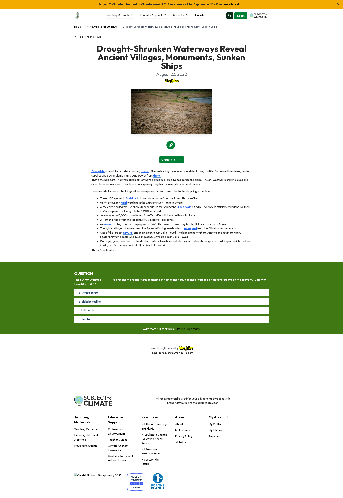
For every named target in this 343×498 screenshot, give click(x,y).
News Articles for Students (102, 26)
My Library (215, 430)
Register (214, 436)
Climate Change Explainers (118, 448)
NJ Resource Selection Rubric (151, 451)
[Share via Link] (170, 145)
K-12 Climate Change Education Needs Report (154, 439)
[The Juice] (171, 80)
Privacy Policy (183, 436)
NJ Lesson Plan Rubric (150, 462)
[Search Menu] (229, 15)
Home (77, 26)
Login (241, 15)
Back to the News (90, 36)
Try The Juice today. (188, 329)
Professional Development (116, 431)
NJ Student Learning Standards (154, 426)
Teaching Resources (86, 429)
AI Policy (180, 442)
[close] (338, 4)
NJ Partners (182, 430)
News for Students (85, 445)
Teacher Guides (117, 439)
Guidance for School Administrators (120, 458)
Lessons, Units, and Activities (86, 437)
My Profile (215, 424)
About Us (181, 424)
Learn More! (230, 4)
